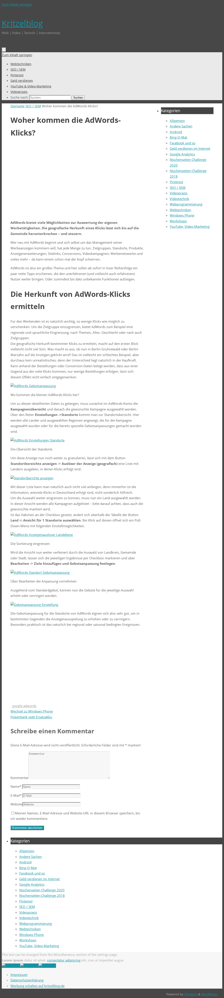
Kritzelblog (22, 23)
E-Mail (16, 795)
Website (16, 804)
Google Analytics (182, 154)
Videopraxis (178, 193)
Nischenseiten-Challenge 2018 (42, 895)
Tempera (190, 994)
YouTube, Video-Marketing (190, 226)
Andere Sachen (181, 126)
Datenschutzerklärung (27, 980)
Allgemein (177, 120)
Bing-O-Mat (178, 137)
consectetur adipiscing (63, 960)
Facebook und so (182, 143)
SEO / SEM (33, 106)
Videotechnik (179, 198)
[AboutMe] (11, 965)
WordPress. (209, 994)
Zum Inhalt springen (17, 4)
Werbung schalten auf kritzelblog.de (37, 986)
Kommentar (19, 777)
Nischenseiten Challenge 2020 (42, 890)
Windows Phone (182, 215)
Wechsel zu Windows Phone (31, 711)
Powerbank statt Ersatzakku (31, 717)
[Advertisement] (77, 180)
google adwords (24, 706)
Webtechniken (180, 210)
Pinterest (176, 182)
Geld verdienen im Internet (190, 148)
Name (15, 786)
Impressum (19, 974)
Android (176, 132)
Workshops (178, 221)
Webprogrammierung (186, 204)
